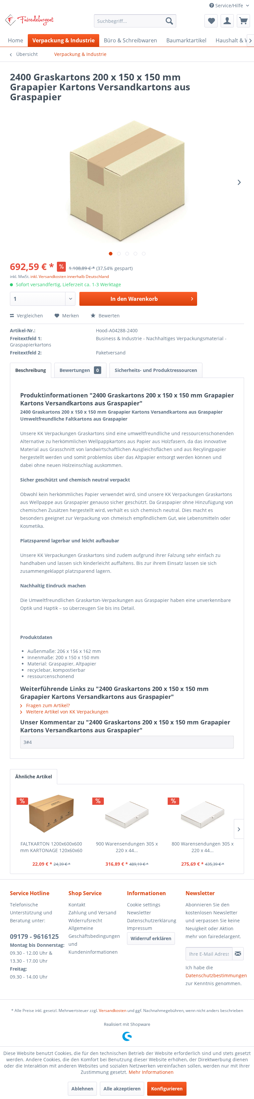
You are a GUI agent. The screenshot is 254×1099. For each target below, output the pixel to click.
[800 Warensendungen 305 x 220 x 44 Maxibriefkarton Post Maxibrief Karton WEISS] (202, 814)
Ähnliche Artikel (33, 776)
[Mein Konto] (227, 20)
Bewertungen (79, 370)
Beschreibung (30, 370)
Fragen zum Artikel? (47, 705)
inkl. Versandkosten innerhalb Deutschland (69, 276)
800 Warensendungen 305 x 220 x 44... (202, 847)
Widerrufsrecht (85, 920)
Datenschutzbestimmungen (216, 975)
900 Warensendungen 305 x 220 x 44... (127, 847)
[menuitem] (135, 20)
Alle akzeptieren (122, 1088)
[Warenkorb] (243, 20)
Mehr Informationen (151, 1072)
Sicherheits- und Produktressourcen (156, 370)
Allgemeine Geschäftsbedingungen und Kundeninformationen (94, 940)
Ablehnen (82, 1088)
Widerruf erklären (151, 938)
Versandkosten (112, 1010)
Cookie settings (143, 904)
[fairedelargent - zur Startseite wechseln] (29, 22)
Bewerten (108, 315)
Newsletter (139, 912)
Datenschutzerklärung (151, 920)
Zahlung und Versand (92, 912)
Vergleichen (29, 315)
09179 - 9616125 (34, 936)
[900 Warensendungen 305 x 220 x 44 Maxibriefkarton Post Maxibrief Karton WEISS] (127, 814)
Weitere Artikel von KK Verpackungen (66, 712)
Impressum (139, 928)
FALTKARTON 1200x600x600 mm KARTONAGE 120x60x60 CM (51, 847)
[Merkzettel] (211, 20)
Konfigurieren (167, 1088)
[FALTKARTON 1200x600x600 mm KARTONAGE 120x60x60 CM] (51, 814)
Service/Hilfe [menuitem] (229, 5)
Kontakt (76, 904)
